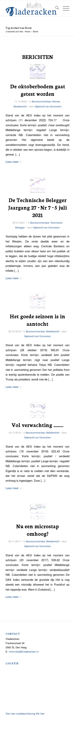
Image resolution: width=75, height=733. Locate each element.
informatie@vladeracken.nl (23, 651)
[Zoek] (55, 8)
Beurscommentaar (41, 101)
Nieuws (56, 101)
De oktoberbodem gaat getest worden (37, 89)
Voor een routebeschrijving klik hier (25, 713)
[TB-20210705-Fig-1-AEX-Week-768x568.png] (37, 185)
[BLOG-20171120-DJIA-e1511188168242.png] (37, 511)
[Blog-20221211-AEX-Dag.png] (37, 71)
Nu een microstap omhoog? (37, 529)
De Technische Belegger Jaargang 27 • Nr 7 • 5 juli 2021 (37, 207)
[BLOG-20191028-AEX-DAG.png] (37, 301)
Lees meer (12, 162)
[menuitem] (55, 8)
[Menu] (64, 8)
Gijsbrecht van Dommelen (48, 106)
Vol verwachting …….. (37, 424)
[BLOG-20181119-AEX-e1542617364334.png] (37, 410)
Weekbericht (20, 106)
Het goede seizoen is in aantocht (37, 319)
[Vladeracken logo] (31, 8)
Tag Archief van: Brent (19, 28)
